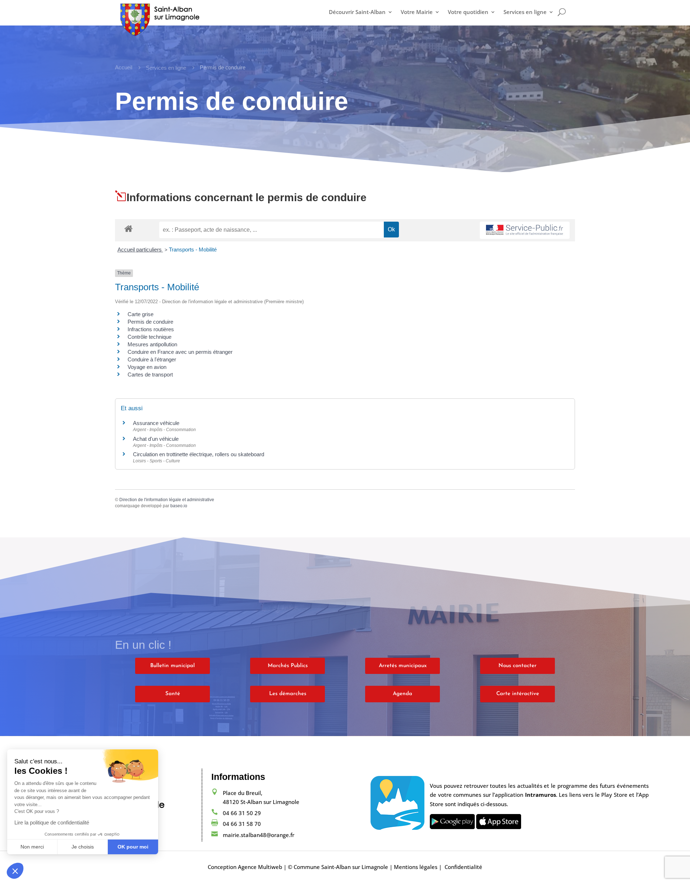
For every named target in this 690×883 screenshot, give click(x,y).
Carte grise (140, 314)
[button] (15, 870)
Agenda (402, 694)
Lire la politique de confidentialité (51, 822)
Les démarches (287, 694)
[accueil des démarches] (128, 228)
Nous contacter (517, 666)
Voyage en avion (147, 367)
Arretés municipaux (403, 666)
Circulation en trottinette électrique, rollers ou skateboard (198, 454)
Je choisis (83, 847)
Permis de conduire (150, 322)
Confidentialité (463, 866)
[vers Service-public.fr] (525, 230)
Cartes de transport (150, 374)
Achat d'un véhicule (156, 439)
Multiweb (270, 866)
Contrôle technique (149, 337)
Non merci (32, 847)
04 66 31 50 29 (242, 813)
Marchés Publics (288, 666)
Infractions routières (151, 329)
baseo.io (178, 505)
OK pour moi (133, 847)
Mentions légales (415, 866)
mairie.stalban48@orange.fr (258, 834)
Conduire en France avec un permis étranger (180, 352)
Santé (172, 694)
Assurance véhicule (156, 423)
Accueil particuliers (140, 249)
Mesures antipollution (152, 344)
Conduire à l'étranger (152, 359)
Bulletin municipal (172, 666)
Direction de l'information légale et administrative (166, 499)
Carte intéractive (517, 694)
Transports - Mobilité (193, 249)
